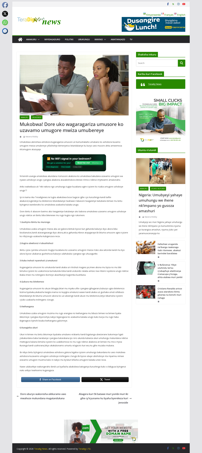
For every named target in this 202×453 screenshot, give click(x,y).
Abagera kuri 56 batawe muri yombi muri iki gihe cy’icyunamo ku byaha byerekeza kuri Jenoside (103, 398)
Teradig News (154, 84)
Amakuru (31, 39)
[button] (38, 39)
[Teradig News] (20, 39)
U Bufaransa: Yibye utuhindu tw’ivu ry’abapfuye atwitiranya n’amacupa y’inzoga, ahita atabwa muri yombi (170, 271)
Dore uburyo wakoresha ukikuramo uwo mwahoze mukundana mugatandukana (43, 396)
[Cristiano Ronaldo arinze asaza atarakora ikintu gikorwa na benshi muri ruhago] (145, 294)
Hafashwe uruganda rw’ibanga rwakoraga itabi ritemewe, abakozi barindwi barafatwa (169, 249)
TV (131, 39)
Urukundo (36, 117)
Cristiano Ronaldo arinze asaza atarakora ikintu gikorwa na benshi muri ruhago (170, 293)
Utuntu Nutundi (158, 189)
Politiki (69, 39)
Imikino (98, 39)
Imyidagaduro (52, 39)
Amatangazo (118, 39)
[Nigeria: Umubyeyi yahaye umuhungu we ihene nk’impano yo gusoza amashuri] (160, 171)
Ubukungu (84, 39)
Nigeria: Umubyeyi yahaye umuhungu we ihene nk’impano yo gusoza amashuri (160, 202)
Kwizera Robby (32, 136)
